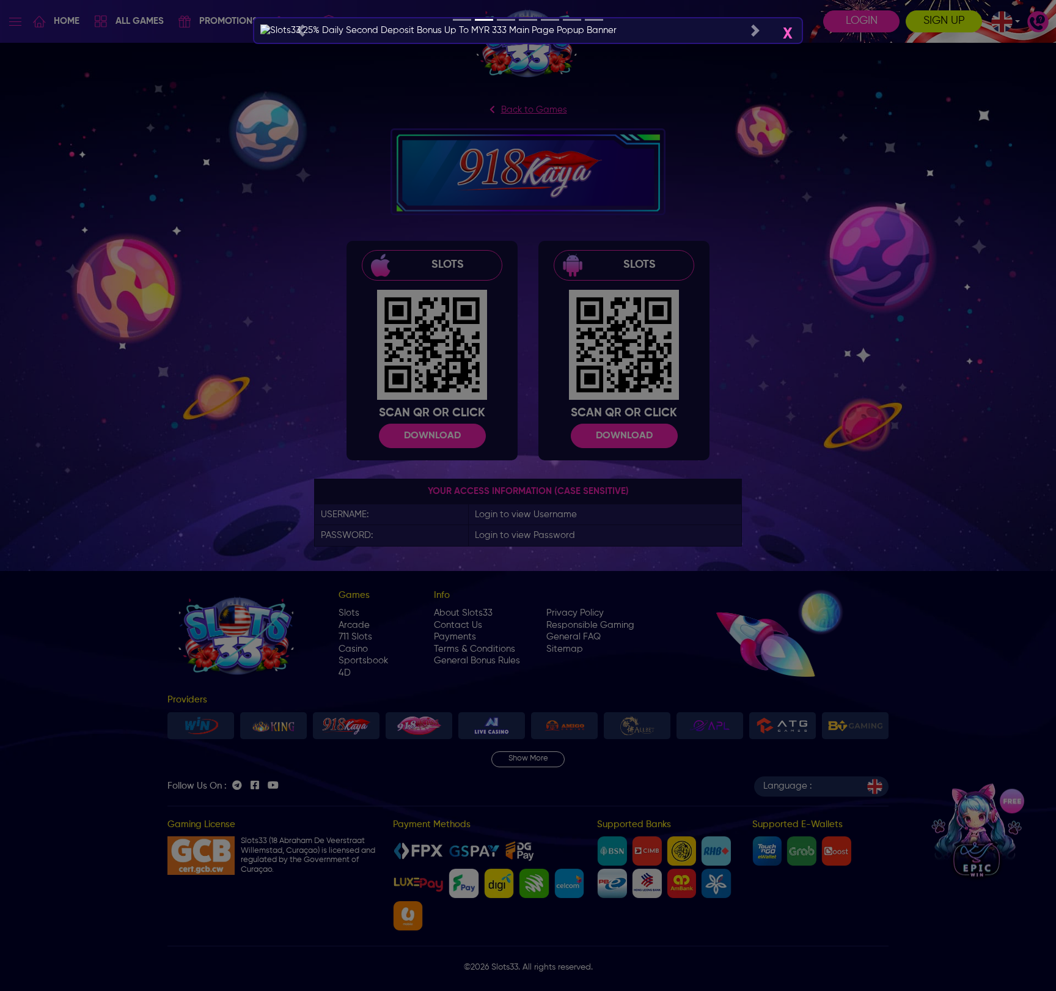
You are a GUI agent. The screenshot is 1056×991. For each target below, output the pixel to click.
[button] (300, 30)
